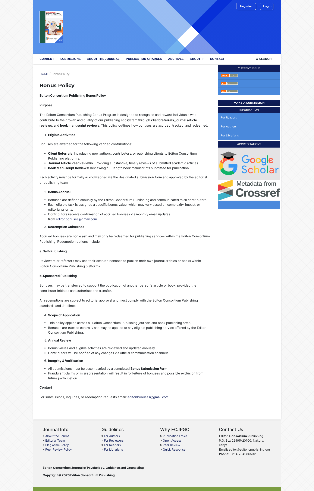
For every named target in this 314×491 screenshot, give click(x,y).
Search (265, 59)
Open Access (172, 440)
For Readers (229, 117)
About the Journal (103, 59)
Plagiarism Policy (57, 445)
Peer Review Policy (58, 449)
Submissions (70, 59)
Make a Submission (249, 102)
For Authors (229, 126)
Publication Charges (144, 59)
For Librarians (230, 135)
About (195, 59)
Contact (217, 59)
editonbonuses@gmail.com (76, 219)
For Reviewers (113, 440)
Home (44, 73)
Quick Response (174, 449)
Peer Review (171, 445)
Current (47, 59)
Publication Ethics (175, 436)
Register (246, 6)
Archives (175, 59)
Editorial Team (55, 440)
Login (267, 6)
